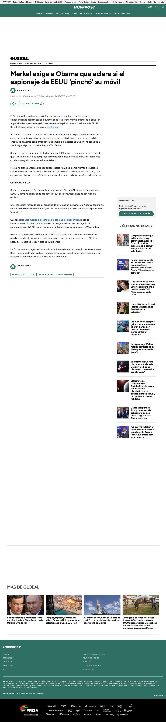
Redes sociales (103, 2)
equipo (6, 654)
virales (59, 14)
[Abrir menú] (3, 7)
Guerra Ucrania (16, 63)
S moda (99, 714)
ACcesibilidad (88, 669)
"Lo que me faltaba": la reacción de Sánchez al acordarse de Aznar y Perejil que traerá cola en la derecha (142, 432)
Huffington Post (57, 710)
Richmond (52, 714)
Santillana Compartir (91, 706)
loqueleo (111, 714)
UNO (71, 710)
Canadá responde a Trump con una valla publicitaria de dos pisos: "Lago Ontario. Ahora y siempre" (141, 412)
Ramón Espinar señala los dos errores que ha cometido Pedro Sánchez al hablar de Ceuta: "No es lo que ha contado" (142, 266)
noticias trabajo (104, 14)
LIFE (67, 14)
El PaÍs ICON (88, 714)
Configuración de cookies (94, 654)
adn (119, 706)
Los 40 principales (66, 706)
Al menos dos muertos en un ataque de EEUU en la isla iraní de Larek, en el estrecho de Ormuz (102, 620)
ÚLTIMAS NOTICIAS (122, 14)
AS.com (111, 706)
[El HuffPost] (84, 7)
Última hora (149, 7)
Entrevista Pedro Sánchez (22, 2)
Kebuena (127, 710)
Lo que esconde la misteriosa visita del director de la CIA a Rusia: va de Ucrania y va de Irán (25, 620)
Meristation (123, 714)
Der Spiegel (53, 127)
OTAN (45, 63)
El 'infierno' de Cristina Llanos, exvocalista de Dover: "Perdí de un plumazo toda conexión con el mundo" (142, 366)
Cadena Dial (98, 710)
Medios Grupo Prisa (30, 714)
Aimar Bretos (84, 2)
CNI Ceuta (39, 2)
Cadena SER (103, 706)
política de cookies (91, 658)
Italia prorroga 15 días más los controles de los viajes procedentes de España (142, 348)
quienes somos (9, 658)
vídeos (74, 14)
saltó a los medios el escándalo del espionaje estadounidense (50, 219)
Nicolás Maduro (118, 2)
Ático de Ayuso (70, 2)
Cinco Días (88, 710)
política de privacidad (92, 666)
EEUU (26, 63)
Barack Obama (46, 274)
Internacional (19, 274)
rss (4, 669)
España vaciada (146, 2)
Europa (33, 63)
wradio (78, 710)
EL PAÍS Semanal (107, 710)
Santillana (77, 706)
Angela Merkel (64, 274)
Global (19, 58)
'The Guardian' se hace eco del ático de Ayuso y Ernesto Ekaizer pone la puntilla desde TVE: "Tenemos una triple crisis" (143, 288)
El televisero (86, 14)
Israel (50, 63)
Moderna (64, 714)
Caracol (129, 706)
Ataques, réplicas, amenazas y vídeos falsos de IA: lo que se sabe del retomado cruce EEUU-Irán (62, 620)
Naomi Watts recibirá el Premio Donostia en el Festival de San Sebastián (143, 308)
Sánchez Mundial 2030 (53, 2)
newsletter (8, 666)
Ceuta (93, 2)
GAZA (39, 63)
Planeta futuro (117, 710)
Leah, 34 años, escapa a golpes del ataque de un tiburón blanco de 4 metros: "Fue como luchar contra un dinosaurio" (143, 328)
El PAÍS (53, 706)
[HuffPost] (12, 646)
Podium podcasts (77, 714)
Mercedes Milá (131, 2)
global (49, 14)
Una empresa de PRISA (30, 708)
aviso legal (87, 662)
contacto (7, 662)
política (40, 14)
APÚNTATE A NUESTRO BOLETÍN (136, 213)
